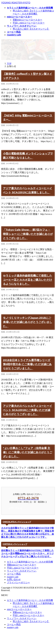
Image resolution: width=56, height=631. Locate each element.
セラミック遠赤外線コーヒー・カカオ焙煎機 (30, 562)
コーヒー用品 (14, 574)
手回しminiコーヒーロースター (29, 23)
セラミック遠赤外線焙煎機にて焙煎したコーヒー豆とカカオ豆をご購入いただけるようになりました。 (27, 279)
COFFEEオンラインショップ (15, 544)
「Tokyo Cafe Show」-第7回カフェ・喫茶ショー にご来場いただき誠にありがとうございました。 (28, 234)
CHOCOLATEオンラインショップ (17, 522)
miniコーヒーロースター (19, 609)
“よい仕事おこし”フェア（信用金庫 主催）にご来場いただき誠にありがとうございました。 (27, 452)
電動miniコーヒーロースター (27, 20)
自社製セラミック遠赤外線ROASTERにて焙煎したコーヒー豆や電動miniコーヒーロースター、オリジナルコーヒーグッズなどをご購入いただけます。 (27, 553)
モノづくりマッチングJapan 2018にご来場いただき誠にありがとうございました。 (27, 322)
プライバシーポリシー (18, 582)
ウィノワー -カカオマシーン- (21, 571)
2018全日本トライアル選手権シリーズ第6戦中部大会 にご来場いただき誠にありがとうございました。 (27, 364)
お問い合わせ (14, 579)
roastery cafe (12, 577)
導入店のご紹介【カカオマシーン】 (31, 29)
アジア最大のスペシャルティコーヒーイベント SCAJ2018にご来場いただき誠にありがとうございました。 (27, 410)
